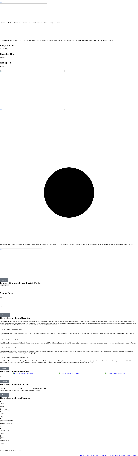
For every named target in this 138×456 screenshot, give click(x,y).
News (45, 22)
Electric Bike (26, 22)
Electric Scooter (37, 22)
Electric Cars (17, 22)
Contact (58, 22)
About (9, 22)
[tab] (4, 285)
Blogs (51, 22)
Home (3, 22)
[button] (4, 280)
